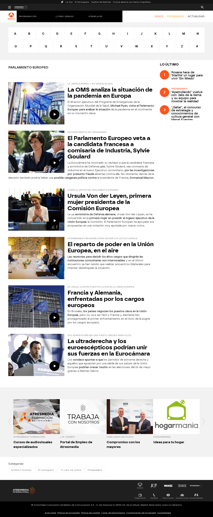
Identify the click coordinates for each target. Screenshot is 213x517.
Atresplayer (95, 16)
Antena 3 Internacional (140, 485)
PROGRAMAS (175, 16)
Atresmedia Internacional (24, 491)
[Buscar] (202, 7)
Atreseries (154, 485)
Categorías (15, 463)
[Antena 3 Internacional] (11, 18)
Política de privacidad (68, 513)
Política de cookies (90, 513)
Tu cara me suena (71, 470)
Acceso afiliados (196, 498)
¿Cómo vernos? (65, 16)
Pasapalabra (95, 470)
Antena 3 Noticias (21, 470)
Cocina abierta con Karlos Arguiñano (132, 2)
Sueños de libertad (101, 2)
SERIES (158, 16)
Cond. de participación (113, 513)
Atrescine (182, 485)
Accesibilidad (164, 513)
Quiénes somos (182, 498)
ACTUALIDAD (196, 16)
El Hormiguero (82, 2)
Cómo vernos (168, 498)
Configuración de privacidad (141, 513)
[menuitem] (159, 16)
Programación (27, 16)
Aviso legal (50, 513)
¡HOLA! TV (168, 485)
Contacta (154, 498)
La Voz (69, 2)
